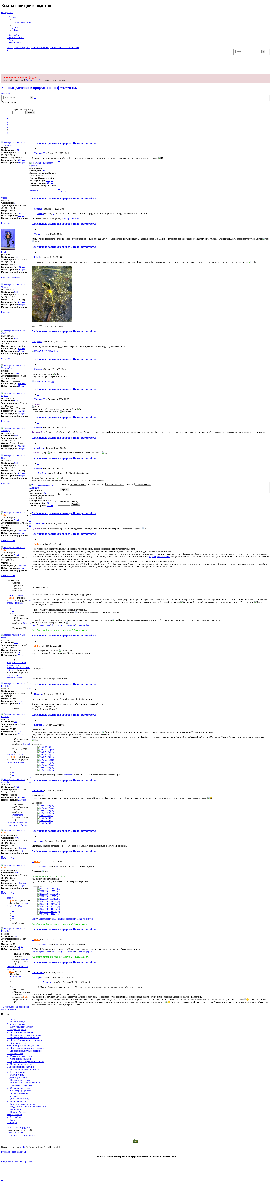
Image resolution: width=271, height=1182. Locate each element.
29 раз (21, 703)
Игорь (12, 670)
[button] (7, 107)
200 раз (21, 448)
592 (16, 435)
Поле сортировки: (96, 484)
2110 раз (22, 800)
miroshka (5, 782)
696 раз (21, 162)
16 (15, 691)
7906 (16, 520)
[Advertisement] (135, 63)
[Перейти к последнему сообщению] (13, 625)
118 (16, 257)
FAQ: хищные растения (63, 625)
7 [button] (7, 127)
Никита (4, 637)
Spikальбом (44, 625)
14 (15, 203)
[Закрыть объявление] (267, 76)
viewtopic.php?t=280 (71, 218)
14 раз (20, 652)
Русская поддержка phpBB (14, 1152)
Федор (40, 213)
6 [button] (7, 125)
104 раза (22, 267)
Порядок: (129, 484)
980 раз (21, 446)
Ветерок (27, 623)
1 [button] (7, 117)
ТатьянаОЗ (6, 145)
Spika (3, 515)
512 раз (49, 180)
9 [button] (7, 133)
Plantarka (5, 686)
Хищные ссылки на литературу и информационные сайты (18, 665)
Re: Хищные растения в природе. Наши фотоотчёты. (64, 143)
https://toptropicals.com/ (159, 556)
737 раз (21, 533)
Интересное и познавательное (14, 676)
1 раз (20, 213)
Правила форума (85, 625)
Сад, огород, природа (19, 601)
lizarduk (26, 744)
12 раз (21, 215)
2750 (16, 787)
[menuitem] (21, 22)
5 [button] (7, 122)
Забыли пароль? (33, 80)
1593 (16, 150)
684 (44, 170)
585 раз (21, 797)
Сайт (34, 625)
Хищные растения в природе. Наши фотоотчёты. (39, 88)
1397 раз (22, 530)
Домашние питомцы (17, 762)
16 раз (20, 701)
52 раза (21, 655)
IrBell (3, 252)
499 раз (50, 183)
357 (16, 642)
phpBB (23, 1147)
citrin (25, 959)
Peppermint (17, 815)
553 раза (22, 160)
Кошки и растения (15, 754)
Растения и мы (14, 976)
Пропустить (7, 12)
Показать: (65, 484)
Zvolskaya (5, 430)
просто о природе (15, 595)
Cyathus (33, 165)
